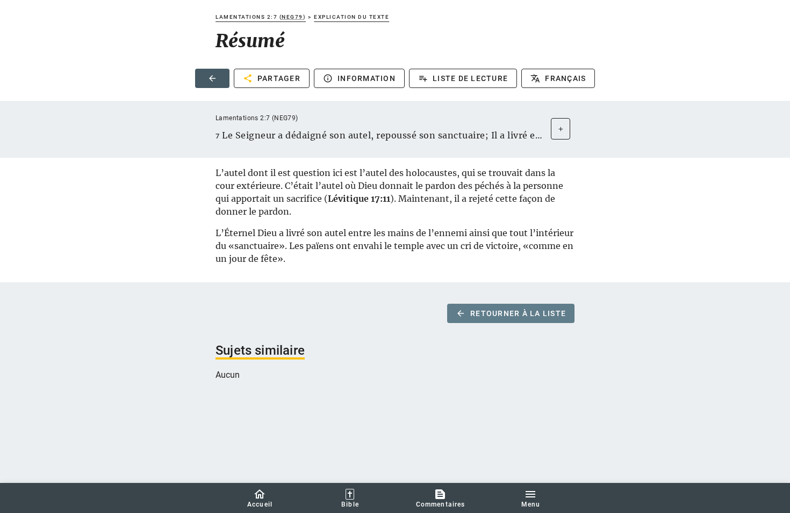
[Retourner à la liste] (212, 78)
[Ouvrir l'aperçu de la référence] (560, 129)
